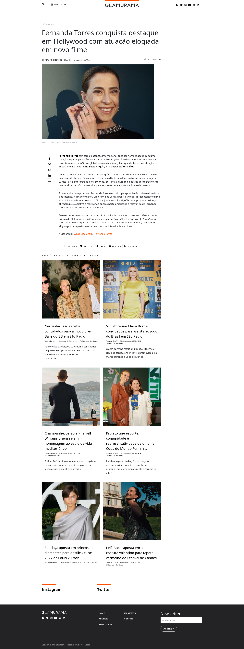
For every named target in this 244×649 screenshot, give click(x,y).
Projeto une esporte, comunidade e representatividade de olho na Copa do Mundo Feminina (130, 441)
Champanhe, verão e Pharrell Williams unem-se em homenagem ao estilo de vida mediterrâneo (68, 441)
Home (102, 613)
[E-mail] (49, 170)
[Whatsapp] (49, 181)
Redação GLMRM (112, 341)
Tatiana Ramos (50, 341)
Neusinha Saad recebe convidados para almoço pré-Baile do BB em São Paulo (68, 331)
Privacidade (105, 624)
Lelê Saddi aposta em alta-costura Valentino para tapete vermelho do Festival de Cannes (131, 552)
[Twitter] (49, 164)
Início (45, 24)
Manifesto (130, 613)
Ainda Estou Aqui (83, 233)
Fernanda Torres (103, 233)
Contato (129, 618)
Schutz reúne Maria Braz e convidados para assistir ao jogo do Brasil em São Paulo (131, 331)
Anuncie (103, 618)
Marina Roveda (54, 59)
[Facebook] (49, 158)
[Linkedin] (49, 175)
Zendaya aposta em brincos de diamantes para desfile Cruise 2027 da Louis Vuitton (69, 552)
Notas (51, 24)
